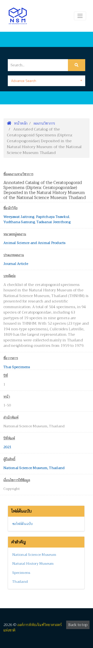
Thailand (20, 582)
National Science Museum (34, 555)
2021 (7, 447)
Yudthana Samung (19, 222)
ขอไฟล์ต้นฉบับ (22, 524)
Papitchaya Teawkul (52, 217)
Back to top (77, 625)
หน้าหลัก (20, 123)
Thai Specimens (16, 367)
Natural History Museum (33, 564)
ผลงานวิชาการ (44, 123)
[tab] (46, 80)
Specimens (21, 573)
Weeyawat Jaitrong (18, 217)
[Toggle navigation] (80, 16)
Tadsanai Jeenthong (54, 222)
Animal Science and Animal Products (34, 243)
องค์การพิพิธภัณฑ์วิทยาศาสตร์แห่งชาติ (32, 628)
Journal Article (15, 264)
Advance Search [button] (23, 80)
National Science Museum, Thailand (33, 468)
